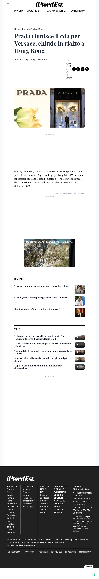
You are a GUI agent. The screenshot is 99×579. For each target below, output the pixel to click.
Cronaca (10, 489)
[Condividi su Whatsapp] (87, 69)
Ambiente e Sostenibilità (12, 505)
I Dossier (59, 498)
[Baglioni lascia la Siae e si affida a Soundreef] (80, 312)
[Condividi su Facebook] (74, 69)
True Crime (12, 515)
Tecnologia (27, 498)
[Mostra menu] (8, 3)
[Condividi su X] (83, 69)
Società (10, 495)
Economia (18, 11)
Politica (10, 492)
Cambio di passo (78, 11)
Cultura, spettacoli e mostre (44, 498)
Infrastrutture (29, 500)
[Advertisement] (49, 19)
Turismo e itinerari (44, 505)
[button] (49, 253)
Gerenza (58, 509)
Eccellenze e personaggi (28, 505)
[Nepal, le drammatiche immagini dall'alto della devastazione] (80, 367)
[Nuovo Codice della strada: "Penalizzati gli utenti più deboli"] (80, 359)
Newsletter (60, 500)
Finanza (26, 492)
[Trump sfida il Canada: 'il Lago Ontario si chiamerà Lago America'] (80, 352)
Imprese (26, 489)
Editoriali (11, 532)
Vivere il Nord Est (35, 11)
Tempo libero (43, 511)
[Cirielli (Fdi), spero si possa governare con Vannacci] (80, 301)
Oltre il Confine (10, 511)
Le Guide (58, 495)
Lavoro (26, 495)
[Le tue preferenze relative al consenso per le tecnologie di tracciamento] (94, 574)
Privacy (58, 512)
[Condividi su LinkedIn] (78, 69)
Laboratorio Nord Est (57, 11)
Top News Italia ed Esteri (33, 29)
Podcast (58, 503)
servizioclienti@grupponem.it (21, 545)
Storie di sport (10, 519)
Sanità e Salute (10, 499)
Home (17, 29)
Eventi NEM (60, 492)
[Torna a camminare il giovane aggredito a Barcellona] (80, 289)
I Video (57, 506)
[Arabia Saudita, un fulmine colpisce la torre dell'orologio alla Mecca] (80, 345)
